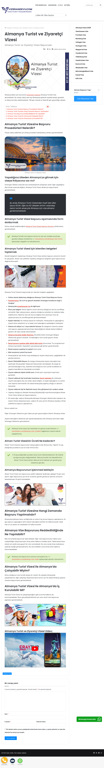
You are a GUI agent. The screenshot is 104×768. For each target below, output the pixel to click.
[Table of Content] (47, 106)
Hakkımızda (52, 5)
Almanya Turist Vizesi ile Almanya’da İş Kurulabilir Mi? (25, 118)
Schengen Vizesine (33, 95)
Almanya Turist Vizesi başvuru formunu (40, 226)
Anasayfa (9, 28)
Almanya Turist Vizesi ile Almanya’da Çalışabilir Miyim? (25, 116)
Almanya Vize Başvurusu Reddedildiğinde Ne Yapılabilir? (26, 114)
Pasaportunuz (13, 301)
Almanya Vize (17, 28)
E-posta (8, 721)
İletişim (67, 5)
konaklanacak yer (23, 306)
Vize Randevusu (41, 5)
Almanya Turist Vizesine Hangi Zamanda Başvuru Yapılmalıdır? (28, 111)
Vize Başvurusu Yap (85, 99)
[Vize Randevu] (17, 10)
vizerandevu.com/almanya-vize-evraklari (26, 431)
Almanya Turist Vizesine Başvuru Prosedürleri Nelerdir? (25, 109)
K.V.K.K (60, 5)
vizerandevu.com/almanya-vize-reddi (25, 559)
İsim (6, 714)
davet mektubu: (46, 378)
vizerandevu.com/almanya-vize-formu (48, 239)
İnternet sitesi (41, 721)
